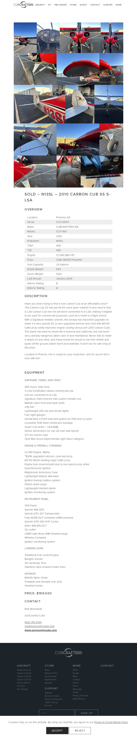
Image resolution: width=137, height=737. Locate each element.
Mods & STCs (51, 673)
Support (108, 5)
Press (75, 686)
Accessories (51, 676)
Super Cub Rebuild (53, 699)
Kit (49, 5)
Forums (48, 705)
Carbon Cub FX (24, 676)
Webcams (77, 689)
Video (75, 692)
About (75, 682)
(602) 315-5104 (33, 622)
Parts (47, 670)
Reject (80, 730)
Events (76, 673)
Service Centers (52, 696)
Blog (75, 676)
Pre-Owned (22, 689)
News (75, 670)
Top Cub (21, 686)
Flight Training (51, 702)
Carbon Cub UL (24, 670)
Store (73, 5)
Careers (76, 679)
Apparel (48, 682)
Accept (57, 730)
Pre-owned (60, 5)
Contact (95, 5)
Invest (83, 5)
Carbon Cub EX (24, 679)
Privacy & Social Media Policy (111, 722)
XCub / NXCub (23, 682)
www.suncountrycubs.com (41, 630)
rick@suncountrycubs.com (40, 626)
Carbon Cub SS (24, 673)
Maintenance (50, 679)
